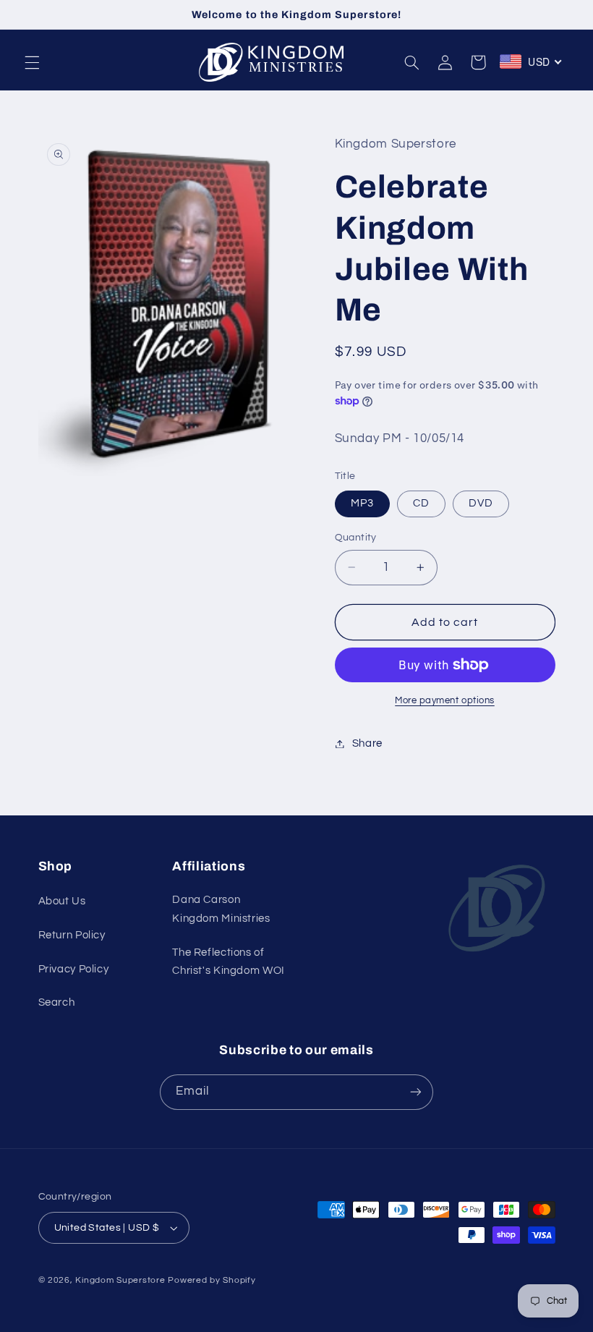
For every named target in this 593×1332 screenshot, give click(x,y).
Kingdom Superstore (120, 1280)
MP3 (362, 503)
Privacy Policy (73, 969)
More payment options (445, 700)
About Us (62, 901)
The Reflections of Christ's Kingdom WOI (228, 962)
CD (421, 503)
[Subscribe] (415, 1092)
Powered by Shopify (211, 1280)
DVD (481, 503)
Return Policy (72, 935)
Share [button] (367, 743)
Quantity (356, 538)
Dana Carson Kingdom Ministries (221, 909)
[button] (31, 62)
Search (56, 1002)
